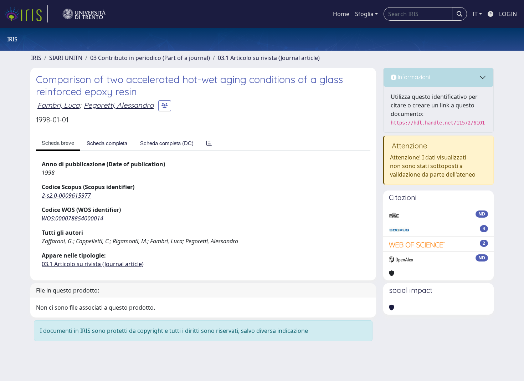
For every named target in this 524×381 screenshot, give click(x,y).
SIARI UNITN (65, 58)
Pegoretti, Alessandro (119, 105)
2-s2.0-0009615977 (66, 195)
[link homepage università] (84, 13)
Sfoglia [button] (364, 14)
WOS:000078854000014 (72, 218)
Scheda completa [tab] (107, 143)
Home (341, 14)
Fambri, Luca (58, 105)
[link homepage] (26, 13)
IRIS (36, 58)
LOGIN (508, 14)
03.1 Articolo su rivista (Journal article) (269, 58)
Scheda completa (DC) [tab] (167, 143)
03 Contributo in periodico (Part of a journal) (150, 58)
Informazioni (413, 77)
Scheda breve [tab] (58, 142)
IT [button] (475, 14)
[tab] (209, 143)
